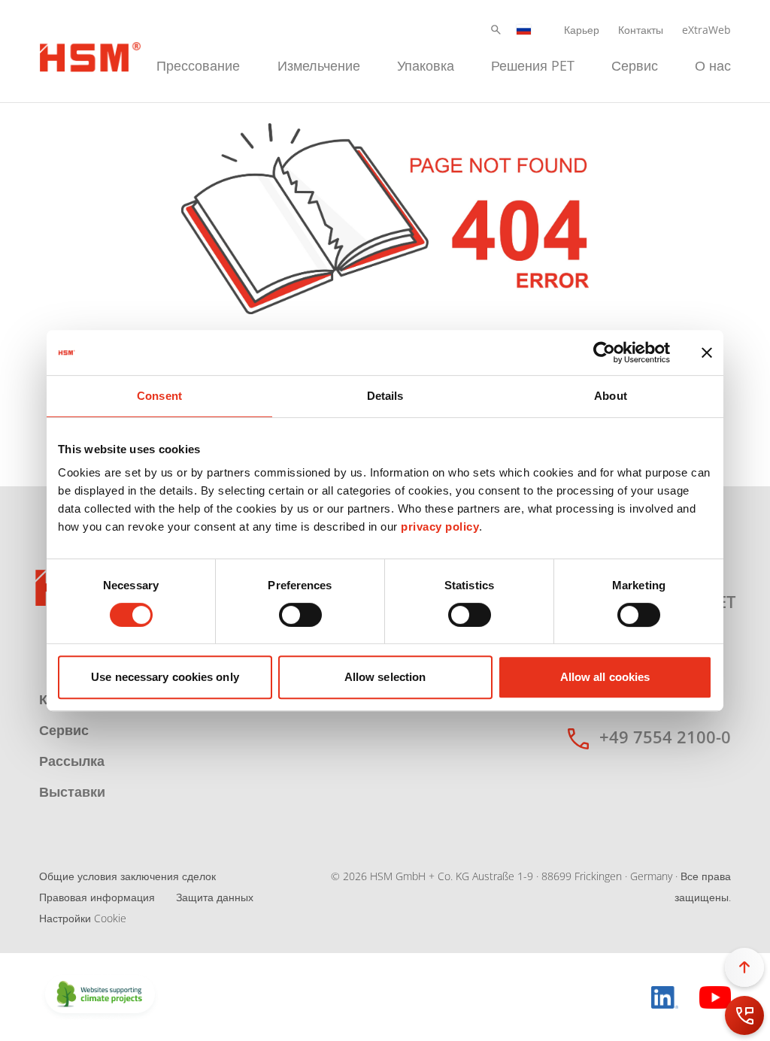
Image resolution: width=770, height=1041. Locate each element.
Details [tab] (385, 395)
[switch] (300, 615)
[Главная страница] (90, 55)
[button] (496, 29)
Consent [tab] (159, 395)
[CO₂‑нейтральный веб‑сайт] (100, 995)
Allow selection (385, 676)
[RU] (524, 30)
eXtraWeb (706, 30)
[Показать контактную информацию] (744, 1015)
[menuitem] (198, 63)
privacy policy (440, 526)
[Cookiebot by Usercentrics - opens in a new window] (604, 352)
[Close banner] (707, 352)
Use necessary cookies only (165, 676)
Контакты (640, 30)
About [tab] (610, 395)
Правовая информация (97, 897)
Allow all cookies (605, 676)
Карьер (581, 30)
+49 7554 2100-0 (665, 736)
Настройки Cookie (82, 918)
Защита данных (214, 897)
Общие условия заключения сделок (127, 876)
